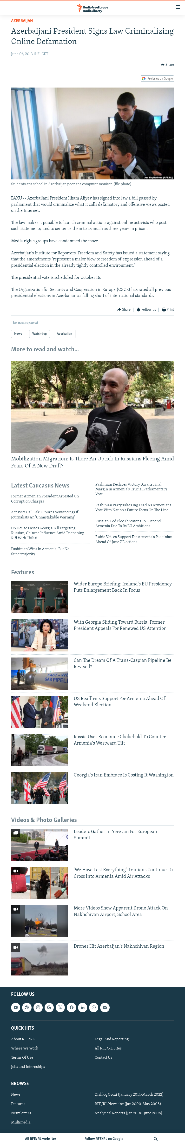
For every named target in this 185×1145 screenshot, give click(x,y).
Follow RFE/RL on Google (104, 1139)
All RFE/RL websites (41, 1139)
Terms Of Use (22, 1058)
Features (18, 1104)
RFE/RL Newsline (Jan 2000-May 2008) (128, 1104)
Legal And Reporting (112, 1039)
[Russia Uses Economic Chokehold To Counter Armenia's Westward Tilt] (39, 750)
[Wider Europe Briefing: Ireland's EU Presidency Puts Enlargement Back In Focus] (39, 597)
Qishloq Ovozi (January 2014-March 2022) (129, 1095)
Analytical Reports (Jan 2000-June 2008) (128, 1113)
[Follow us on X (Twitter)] (60, 1007)
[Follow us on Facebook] (71, 1007)
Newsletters (21, 1113)
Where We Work (24, 1048)
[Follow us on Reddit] (26, 1007)
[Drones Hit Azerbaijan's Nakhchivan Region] (39, 959)
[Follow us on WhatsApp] (93, 1007)
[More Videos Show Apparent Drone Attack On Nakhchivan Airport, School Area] (39, 921)
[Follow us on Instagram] (38, 1007)
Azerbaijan (22, 21)
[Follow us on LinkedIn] (82, 1007)
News (15, 1095)
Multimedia (21, 1122)
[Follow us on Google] (49, 1007)
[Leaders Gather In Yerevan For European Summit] (39, 845)
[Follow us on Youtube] (15, 1007)
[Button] (167, 65)
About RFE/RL (23, 1039)
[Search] (155, 1139)
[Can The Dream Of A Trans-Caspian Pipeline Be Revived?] (39, 673)
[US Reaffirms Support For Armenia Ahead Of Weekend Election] (39, 712)
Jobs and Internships (28, 1067)
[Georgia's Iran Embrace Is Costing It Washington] (39, 788)
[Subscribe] (104, 1007)
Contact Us (103, 1058)
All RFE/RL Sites (108, 1048)
